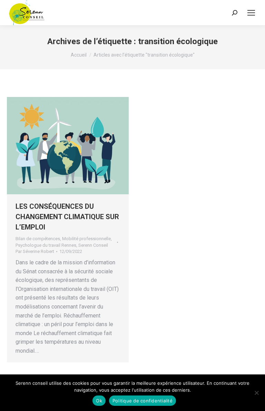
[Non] (256, 392)
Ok (99, 400)
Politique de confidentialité (142, 400)
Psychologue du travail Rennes (46, 245)
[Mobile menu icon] (251, 13)
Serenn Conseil (93, 245)
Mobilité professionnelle (86, 238)
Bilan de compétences (38, 238)
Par (35, 251)
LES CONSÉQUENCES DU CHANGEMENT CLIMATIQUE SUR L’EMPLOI (67, 216)
